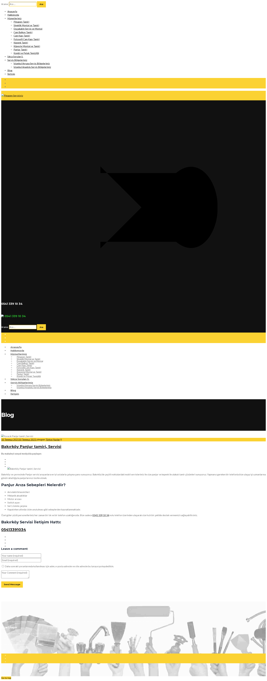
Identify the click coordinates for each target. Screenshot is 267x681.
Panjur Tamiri (20, 49)
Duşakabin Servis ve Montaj (28, 28)
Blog (9, 70)
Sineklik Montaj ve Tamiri (26, 25)
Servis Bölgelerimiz (17, 60)
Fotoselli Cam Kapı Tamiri (27, 39)
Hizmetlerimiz (14, 18)
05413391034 (13, 529)
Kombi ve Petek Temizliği (26, 53)
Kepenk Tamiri (21, 42)
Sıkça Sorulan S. (15, 56)
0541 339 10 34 (100, 515)
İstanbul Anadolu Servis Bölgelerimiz (32, 67)
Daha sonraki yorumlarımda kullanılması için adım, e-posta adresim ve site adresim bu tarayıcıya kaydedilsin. (59, 566)
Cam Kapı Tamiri (22, 35)
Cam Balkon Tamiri (23, 32)
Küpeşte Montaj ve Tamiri (27, 46)
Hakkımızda (13, 14)
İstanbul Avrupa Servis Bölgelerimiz (32, 63)
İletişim (11, 74)
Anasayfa (12, 11)
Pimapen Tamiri (21, 21)
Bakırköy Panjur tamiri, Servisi (31, 446)
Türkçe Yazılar (53, 439)
